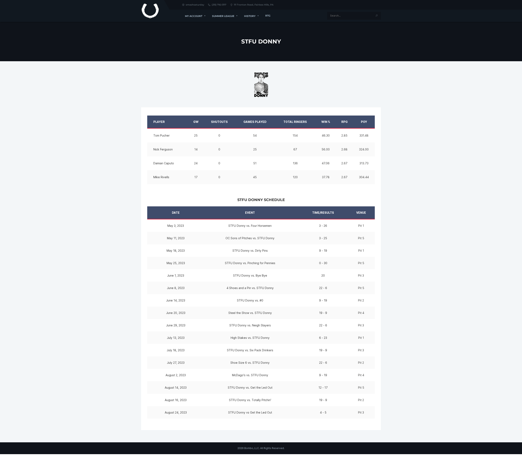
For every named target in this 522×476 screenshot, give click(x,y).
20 (323, 275)
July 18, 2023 (176, 350)
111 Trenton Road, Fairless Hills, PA (253, 4)
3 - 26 (323, 225)
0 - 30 (323, 263)
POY (364, 121)
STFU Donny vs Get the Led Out (250, 412)
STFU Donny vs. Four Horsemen (250, 225)
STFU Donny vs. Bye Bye (250, 275)
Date (176, 212)
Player (159, 121)
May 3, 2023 (175, 225)
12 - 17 (323, 387)
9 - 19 (323, 250)
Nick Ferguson (163, 149)
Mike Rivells (161, 177)
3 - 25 (323, 238)
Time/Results (323, 212)
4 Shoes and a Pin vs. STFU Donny (250, 288)
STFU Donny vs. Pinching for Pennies (250, 263)
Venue (361, 212)
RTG (267, 15)
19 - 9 (323, 313)
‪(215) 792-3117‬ (219, 4)
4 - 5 (323, 412)
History (249, 16)
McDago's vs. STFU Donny (250, 375)
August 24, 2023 (176, 412)
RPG (344, 121)
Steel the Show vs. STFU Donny (250, 313)
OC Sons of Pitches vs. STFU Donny (250, 238)
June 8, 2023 (176, 288)
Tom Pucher (161, 135)
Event (250, 212)
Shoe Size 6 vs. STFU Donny (250, 362)
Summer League (223, 16)
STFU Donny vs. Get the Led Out (250, 387)
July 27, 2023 (176, 362)
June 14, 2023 (175, 300)
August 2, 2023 (176, 375)
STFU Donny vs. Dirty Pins (250, 250)
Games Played (255, 121)
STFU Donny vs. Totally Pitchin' (250, 400)
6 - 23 (323, 337)
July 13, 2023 (176, 337)
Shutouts (219, 121)
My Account (193, 16)
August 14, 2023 (176, 387)
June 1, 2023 (175, 275)
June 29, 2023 (175, 325)
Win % (325, 121)
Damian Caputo (163, 163)
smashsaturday (195, 4)
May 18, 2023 (176, 250)
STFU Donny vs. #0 (250, 300)
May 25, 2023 (176, 263)
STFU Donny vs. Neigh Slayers (250, 325)
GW (196, 121)
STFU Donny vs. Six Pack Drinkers (250, 350)
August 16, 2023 (176, 400)
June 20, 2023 (175, 313)
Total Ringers (295, 121)
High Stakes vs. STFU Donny (250, 337)
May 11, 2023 (176, 238)
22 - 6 (323, 288)
